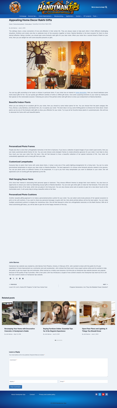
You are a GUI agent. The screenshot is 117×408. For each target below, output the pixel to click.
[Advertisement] (57, 129)
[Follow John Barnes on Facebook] (10, 278)
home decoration (81, 92)
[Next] (112, 320)
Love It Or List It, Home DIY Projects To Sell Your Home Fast (28, 286)
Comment (13, 360)
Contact (32, 394)
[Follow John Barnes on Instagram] (16, 278)
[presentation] (19, 313)
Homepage (22, 16)
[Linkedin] (106, 394)
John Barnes (9, 334)
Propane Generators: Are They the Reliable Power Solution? (89, 286)
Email (62, 381)
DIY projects (87, 16)
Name (12, 381)
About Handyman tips (18, 394)
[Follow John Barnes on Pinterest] (22, 278)
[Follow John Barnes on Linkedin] (19, 278)
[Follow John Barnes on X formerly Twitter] (13, 278)
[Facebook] (96, 394)
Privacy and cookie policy (47, 394)
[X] (99, 394)
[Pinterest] (103, 394)
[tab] (55, 340)
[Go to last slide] (4, 320)
